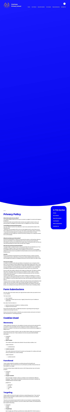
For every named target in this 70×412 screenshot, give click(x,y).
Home (5, 210)
